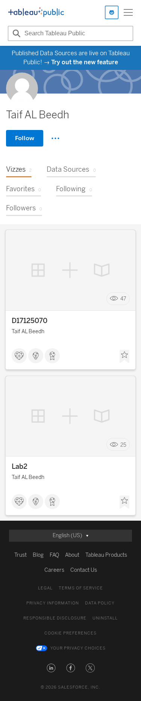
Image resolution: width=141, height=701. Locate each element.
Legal (45, 588)
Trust (20, 555)
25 (123, 444)
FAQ (54, 555)
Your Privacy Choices (78, 648)
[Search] (15, 33)
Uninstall (105, 618)
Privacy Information (52, 603)
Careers (54, 570)
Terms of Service (81, 588)
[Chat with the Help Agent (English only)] (111, 12)
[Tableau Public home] (36, 12)
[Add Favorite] (124, 356)
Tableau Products (106, 555)
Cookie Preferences (70, 633)
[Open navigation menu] (128, 12)
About (72, 555)
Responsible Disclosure (54, 618)
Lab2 (19, 466)
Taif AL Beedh (28, 331)
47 (123, 299)
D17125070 (29, 321)
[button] (51, 668)
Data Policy (100, 603)
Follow (24, 138)
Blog (38, 555)
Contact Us (83, 570)
